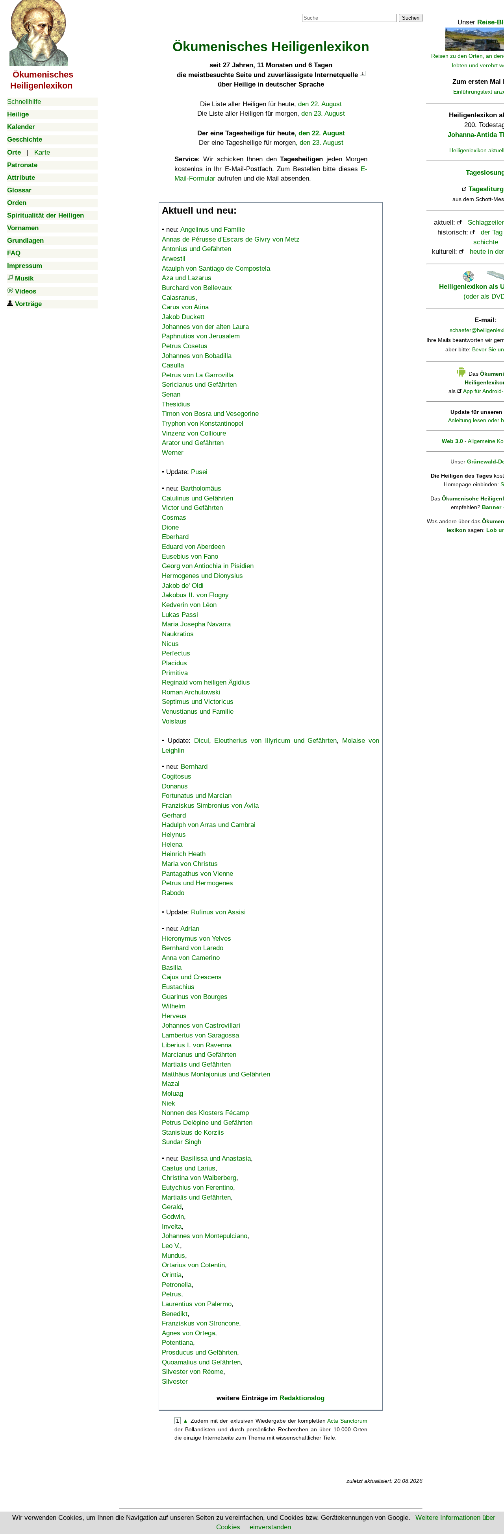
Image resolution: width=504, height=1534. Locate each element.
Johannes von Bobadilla (197, 356)
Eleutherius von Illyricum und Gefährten (275, 740)
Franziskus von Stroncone (200, 1323)
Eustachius (178, 987)
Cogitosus (176, 776)
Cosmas (174, 517)
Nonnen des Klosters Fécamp (205, 1113)
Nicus (170, 644)
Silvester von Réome (192, 1371)
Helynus (174, 834)
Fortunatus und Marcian (197, 795)
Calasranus (178, 297)
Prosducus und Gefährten (199, 1352)
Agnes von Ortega (188, 1333)
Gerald (172, 1207)
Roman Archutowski (191, 692)
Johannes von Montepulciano (204, 1236)
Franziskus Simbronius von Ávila (210, 805)
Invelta (172, 1226)
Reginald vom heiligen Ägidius (206, 682)
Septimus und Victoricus (197, 701)
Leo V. (171, 1246)
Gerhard (174, 815)
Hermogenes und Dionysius (202, 576)
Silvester (175, 1381)
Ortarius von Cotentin (193, 1265)
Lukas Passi (180, 614)
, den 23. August (319, 142)
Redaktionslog (302, 1398)
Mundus (173, 1255)
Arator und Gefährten (193, 443)
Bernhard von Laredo (192, 948)
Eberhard (175, 537)
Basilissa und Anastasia (216, 1158)
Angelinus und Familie (212, 229)
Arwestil (173, 258)
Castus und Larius (188, 1168)
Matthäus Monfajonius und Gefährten (216, 1074)
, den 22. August (320, 133)
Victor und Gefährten (192, 507)
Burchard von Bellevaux (197, 288)
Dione (170, 527)
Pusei (199, 472)
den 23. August (323, 113)
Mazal (171, 1083)
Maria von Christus (190, 864)
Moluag (172, 1093)
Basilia (172, 967)
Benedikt (174, 1314)
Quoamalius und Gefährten (201, 1362)
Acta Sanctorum (347, 1421)
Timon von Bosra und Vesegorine (210, 413)
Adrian (189, 928)
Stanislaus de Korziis (193, 1132)
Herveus (174, 1016)
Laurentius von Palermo (197, 1304)
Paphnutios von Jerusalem (201, 336)
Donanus (175, 786)
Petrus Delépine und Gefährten (207, 1122)
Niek (168, 1103)
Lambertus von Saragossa (200, 1035)
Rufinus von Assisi (218, 912)
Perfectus (176, 653)
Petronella (176, 1284)
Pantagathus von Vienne (197, 873)
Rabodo (173, 893)
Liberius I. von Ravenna (197, 1045)
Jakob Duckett (183, 317)
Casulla (173, 365)
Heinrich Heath (184, 854)
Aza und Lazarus (186, 278)
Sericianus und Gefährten (199, 384)
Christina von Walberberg (199, 1177)
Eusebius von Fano (190, 556)
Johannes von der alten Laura (205, 326)
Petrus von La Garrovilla (197, 375)
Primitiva (175, 673)
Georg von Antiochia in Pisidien (208, 566)
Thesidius (176, 404)
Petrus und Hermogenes (197, 883)
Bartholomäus (201, 488)
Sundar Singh (181, 1142)
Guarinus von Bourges (195, 997)
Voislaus (174, 721)
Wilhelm (173, 1006)
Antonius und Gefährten (196, 249)
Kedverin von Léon (189, 605)
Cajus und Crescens (192, 977)
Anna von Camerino (191, 958)
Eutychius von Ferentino (197, 1187)
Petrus (171, 1294)
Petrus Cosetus (185, 346)
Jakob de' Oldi (183, 585)
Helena (172, 844)
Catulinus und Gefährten (197, 498)
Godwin (173, 1216)
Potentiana (177, 1342)
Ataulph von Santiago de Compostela (216, 268)
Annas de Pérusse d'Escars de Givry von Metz (231, 239)
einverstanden (270, 1527)
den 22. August (320, 104)
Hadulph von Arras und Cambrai (209, 825)
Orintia (172, 1275)
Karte (42, 152)
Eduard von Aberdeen (193, 546)
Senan (171, 394)
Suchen (410, 18)
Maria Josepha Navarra (196, 624)
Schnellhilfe (24, 101)
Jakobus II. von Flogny (195, 595)
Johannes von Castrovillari (201, 1025)
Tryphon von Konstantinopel (202, 423)
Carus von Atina (185, 307)
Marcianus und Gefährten (199, 1054)
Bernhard (194, 766)
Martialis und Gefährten (196, 1064)
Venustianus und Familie (197, 711)
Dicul (201, 740)
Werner (172, 452)
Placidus (174, 663)
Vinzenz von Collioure (194, 433)
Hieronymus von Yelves (196, 938)
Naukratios (178, 634)
